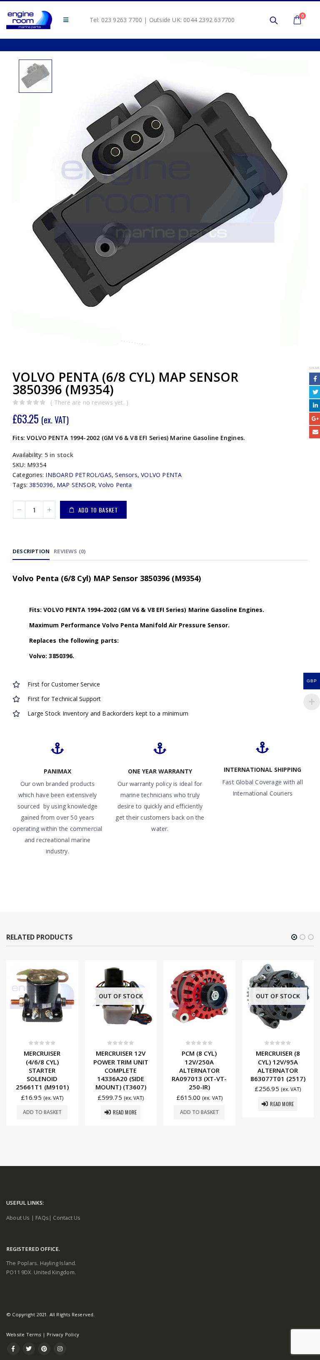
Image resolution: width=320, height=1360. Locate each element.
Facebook (13, 1349)
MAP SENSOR (76, 485)
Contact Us (66, 1217)
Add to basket (98, 509)
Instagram (60, 1349)
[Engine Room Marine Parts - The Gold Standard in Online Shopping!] (29, 20)
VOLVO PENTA (161, 475)
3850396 (41, 485)
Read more (46, 1112)
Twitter (28, 1349)
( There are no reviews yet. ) (89, 402)
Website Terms (23, 1334)
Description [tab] (31, 551)
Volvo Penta (115, 485)
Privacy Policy (63, 1334)
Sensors (126, 475)
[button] (294, 937)
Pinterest (44, 1349)
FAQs (42, 1217)
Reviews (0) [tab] (69, 551)
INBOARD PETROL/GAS (78, 475)
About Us (18, 1217)
